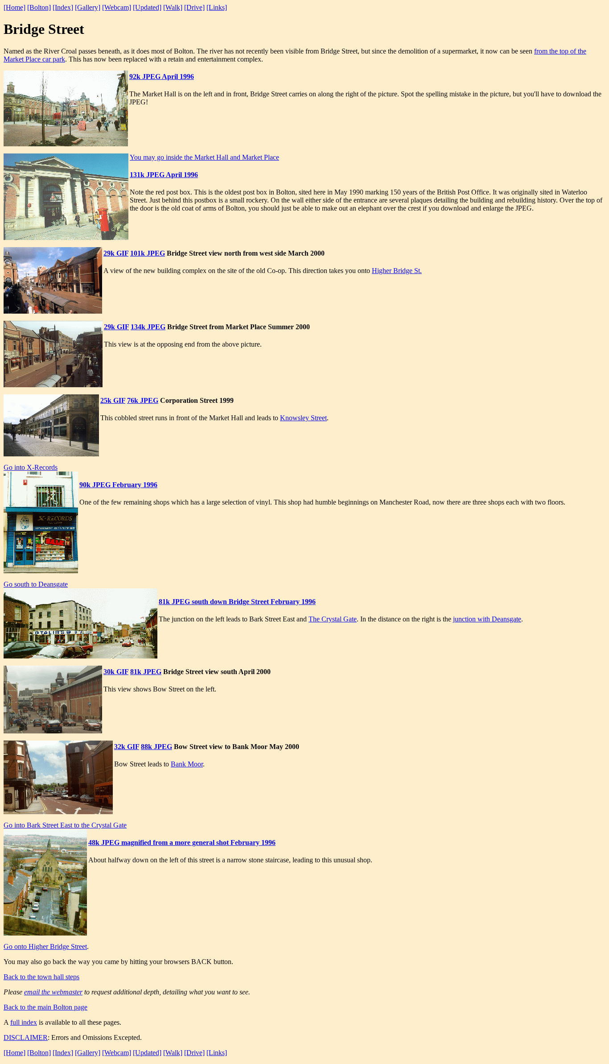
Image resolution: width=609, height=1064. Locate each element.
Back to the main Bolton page (45, 1007)
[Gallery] (87, 7)
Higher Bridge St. (397, 270)
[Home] (14, 7)
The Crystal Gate (333, 619)
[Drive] (194, 7)
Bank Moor (187, 764)
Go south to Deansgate (36, 584)
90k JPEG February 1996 (118, 485)
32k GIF (126, 746)
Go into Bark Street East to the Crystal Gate (65, 825)
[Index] (63, 7)
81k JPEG (145, 671)
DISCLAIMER (26, 1037)
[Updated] (147, 7)
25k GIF (112, 400)
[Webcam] (116, 7)
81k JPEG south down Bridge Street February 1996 (237, 601)
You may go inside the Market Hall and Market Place (204, 157)
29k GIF (115, 253)
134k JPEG (148, 327)
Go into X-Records (31, 467)
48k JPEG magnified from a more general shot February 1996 (182, 842)
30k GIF (115, 671)
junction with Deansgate (487, 619)
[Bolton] (39, 7)
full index (23, 1022)
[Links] (216, 7)
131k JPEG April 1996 (164, 174)
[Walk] (172, 7)
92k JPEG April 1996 (161, 76)
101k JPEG (147, 253)
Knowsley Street (303, 418)
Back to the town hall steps (41, 977)
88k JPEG (156, 746)
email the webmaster (53, 992)
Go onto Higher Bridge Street (45, 946)
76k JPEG (142, 400)
